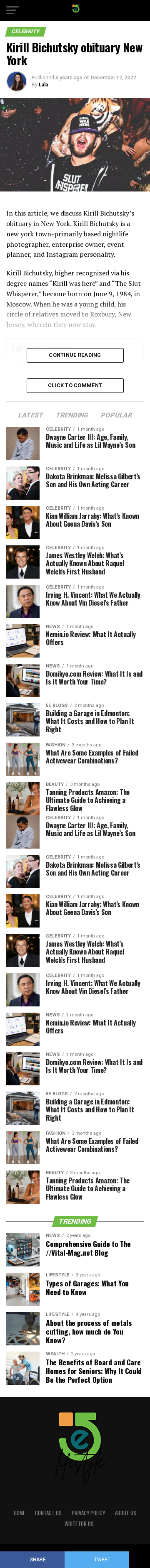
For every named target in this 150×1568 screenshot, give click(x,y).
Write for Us (79, 1524)
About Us (125, 1513)
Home (19, 1513)
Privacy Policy (88, 1513)
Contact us (48, 1513)
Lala (43, 85)
